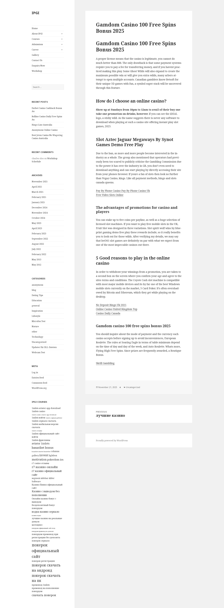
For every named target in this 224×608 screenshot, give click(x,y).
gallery (35, 455)
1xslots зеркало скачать (44, 420)
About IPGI (37, 33)
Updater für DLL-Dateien (44, 347)
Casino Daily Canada (108, 313)
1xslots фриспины (41, 440)
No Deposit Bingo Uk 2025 (111, 305)
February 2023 (39, 233)
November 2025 (40, 181)
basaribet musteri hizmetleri (41, 451)
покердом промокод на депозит (43, 531)
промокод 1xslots (41, 584)
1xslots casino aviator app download (44, 415)
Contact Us (37, 60)
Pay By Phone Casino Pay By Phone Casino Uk (123, 190)
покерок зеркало (41, 540)
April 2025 (37, 186)
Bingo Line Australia (42, 124)
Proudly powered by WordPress (112, 440)
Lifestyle (36, 316)
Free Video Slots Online (109, 195)
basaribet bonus (42, 447)
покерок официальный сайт (45, 550)
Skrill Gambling (105, 363)
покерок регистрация (43, 561)
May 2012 (36, 264)
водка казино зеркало (45, 511)
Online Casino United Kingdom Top (116, 309)
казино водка (36, 515)
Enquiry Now (38, 65)
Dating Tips (37, 295)
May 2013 (36, 259)
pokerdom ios (55, 459)
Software (36, 481)
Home (35, 28)
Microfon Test (38, 321)
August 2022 (38, 243)
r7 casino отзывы (40, 463)
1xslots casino (38, 411)
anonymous (37, 284)
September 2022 (40, 238)
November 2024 (40, 212)
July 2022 (36, 249)
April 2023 (37, 228)
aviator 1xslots (41, 443)
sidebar (44, 478)
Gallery (35, 55)
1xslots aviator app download (46, 408)
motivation (39, 459)
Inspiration (37, 310)
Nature (35, 326)
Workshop (37, 71)
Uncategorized (39, 342)
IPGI (35, 12)
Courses (36, 39)
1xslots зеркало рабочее (54, 418)
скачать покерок (44, 595)
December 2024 (39, 207)
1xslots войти (38, 417)
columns (55, 451)
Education (37, 300)
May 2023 (36, 223)
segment (36, 478)
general (36, 305)
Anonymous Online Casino (45, 130)
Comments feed (39, 382)
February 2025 (39, 197)
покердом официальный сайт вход (43, 528)
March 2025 (37, 191)
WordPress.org (39, 388)
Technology (37, 336)
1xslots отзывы (37, 431)
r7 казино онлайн (45, 467)
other (34, 331)
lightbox (53, 455)
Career (35, 49)
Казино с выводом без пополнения (46, 493)
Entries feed (38, 377)
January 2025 (38, 202)
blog (34, 290)
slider (51, 478)
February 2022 (39, 254)
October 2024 (38, 217)
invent (43, 455)
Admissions (37, 44)
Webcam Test (38, 352)
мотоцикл (37, 524)
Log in (35, 372)
